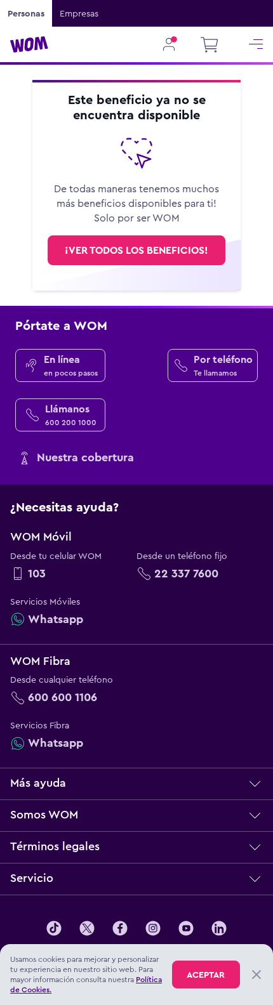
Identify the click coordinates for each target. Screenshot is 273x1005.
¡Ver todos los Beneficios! (136, 250)
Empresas (79, 13)
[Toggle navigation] (256, 44)
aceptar (206, 974)
